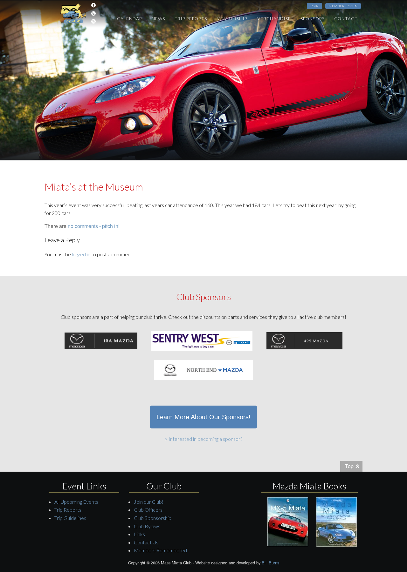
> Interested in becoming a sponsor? (203, 439)
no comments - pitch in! (94, 226)
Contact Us (146, 542)
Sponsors (312, 18)
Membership (232, 18)
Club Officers (148, 510)
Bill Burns (270, 563)
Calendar (129, 18)
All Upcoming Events (76, 502)
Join (314, 6)
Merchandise (274, 18)
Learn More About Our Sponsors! (203, 417)
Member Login (343, 6)
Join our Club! (148, 502)
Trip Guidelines (70, 518)
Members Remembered (160, 550)
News (158, 18)
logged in (81, 254)
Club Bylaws (147, 526)
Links (139, 534)
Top (349, 466)
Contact (346, 18)
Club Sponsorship (152, 518)
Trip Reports (191, 18)
